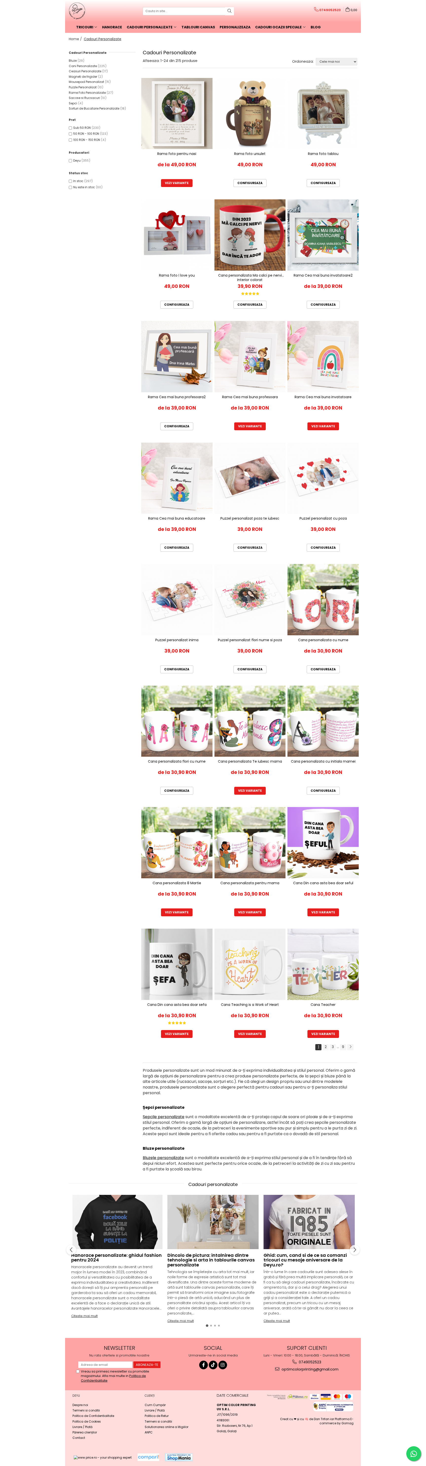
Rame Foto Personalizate (87, 93)
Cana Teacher (323, 1004)
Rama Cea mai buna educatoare (176, 518)
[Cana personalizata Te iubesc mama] (250, 721)
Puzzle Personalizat (83, 87)
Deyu (77, 160)
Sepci (73, 103)
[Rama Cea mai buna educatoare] (177, 478)
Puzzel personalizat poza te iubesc (249, 518)
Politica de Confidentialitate (93, 1416)
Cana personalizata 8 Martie (177, 883)
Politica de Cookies (86, 1421)
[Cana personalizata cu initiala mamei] (323, 721)
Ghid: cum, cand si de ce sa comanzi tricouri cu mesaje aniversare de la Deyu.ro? (305, 1260)
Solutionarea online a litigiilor (166, 1427)
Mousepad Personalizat (86, 82)
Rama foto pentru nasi (176, 153)
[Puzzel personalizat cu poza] (323, 478)
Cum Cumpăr (155, 1405)
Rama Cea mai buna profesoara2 (177, 397)
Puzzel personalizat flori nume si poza (250, 640)
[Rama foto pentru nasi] (177, 113)
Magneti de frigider (83, 77)
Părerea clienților (84, 1432)
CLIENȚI (150, 1395)
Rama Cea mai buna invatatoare (323, 397)
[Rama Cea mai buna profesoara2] (177, 356)
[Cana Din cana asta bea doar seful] (323, 842)
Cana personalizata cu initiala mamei (323, 761)
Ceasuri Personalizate (85, 71)
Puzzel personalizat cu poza (323, 518)
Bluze (73, 60)
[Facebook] (203, 1365)
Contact (78, 1438)
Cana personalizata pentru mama (249, 883)
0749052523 (309, 1362)
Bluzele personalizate (163, 1158)
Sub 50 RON (82, 128)
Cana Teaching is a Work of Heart (250, 1004)
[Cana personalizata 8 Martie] (177, 842)
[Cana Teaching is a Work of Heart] (250, 964)
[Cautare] (229, 11)
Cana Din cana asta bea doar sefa (177, 1004)
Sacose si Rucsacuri (84, 98)
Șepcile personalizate (163, 1117)
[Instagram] (222, 1365)
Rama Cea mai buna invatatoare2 (323, 275)
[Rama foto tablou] (323, 113)
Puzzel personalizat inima (176, 640)
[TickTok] (213, 1365)
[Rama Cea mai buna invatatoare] (323, 356)
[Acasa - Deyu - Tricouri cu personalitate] (93, 11)
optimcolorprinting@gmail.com (309, 1369)
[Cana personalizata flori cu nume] (177, 721)
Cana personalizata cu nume (323, 640)
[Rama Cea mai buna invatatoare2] (323, 235)
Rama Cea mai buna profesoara (250, 397)
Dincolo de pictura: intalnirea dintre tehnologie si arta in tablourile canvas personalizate (211, 1260)
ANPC (149, 1432)
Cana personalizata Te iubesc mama (250, 761)
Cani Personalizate (83, 66)
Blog (316, 27)
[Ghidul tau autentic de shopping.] (148, 1457)
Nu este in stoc (84, 187)
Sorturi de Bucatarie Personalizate (94, 108)
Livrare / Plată (82, 1427)
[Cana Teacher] (323, 964)
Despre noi (80, 1405)
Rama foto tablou (323, 153)
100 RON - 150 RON (86, 140)
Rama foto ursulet (250, 153)
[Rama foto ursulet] (250, 113)
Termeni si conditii (86, 1410)
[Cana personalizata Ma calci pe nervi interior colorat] (250, 235)
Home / (76, 39)
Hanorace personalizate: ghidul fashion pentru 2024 (116, 1257)
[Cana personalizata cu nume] (323, 599)
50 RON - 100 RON (86, 134)
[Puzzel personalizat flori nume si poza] (250, 599)
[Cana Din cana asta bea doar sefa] (177, 964)
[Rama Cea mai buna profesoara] (250, 356)
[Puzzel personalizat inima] (177, 599)
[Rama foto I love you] (177, 235)
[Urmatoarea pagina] (350, 1047)
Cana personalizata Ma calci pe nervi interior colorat (250, 277)
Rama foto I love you (177, 275)
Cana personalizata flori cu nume (177, 761)
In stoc (78, 181)
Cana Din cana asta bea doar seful (323, 883)
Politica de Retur (157, 1416)
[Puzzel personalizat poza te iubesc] (250, 478)
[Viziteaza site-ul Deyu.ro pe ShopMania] (179, 1457)
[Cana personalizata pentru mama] (250, 842)
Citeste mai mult (84, 1316)
